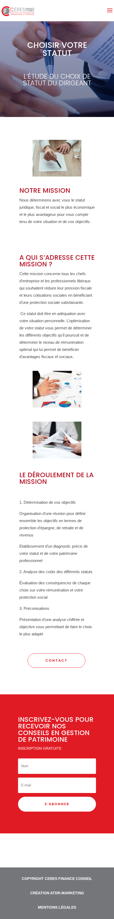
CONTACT (56, 660)
